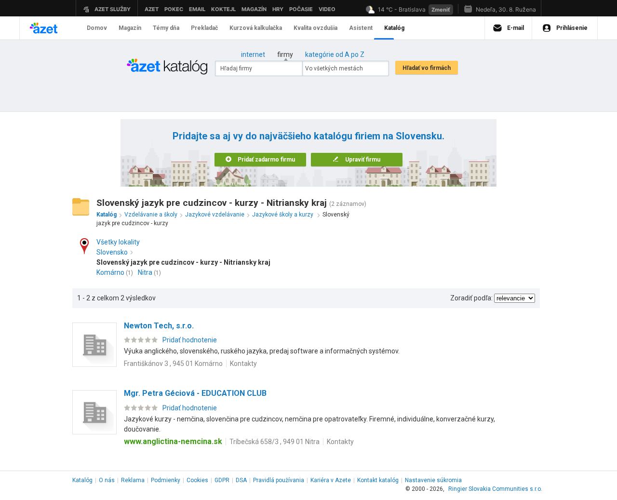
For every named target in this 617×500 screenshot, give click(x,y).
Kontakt (378, 480)
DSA (241, 480)
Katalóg (82, 480)
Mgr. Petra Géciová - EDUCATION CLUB (195, 393)
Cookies (197, 480)
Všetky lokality (118, 242)
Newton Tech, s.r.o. (159, 325)
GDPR (222, 480)
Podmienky (165, 480)
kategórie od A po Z (334, 54)
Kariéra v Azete (330, 480)
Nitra (145, 272)
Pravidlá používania (278, 480)
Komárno (110, 272)
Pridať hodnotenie (189, 340)
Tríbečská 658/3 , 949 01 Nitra (274, 442)
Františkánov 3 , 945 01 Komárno (173, 363)
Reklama (133, 480)
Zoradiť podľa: (471, 298)
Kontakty (243, 363)
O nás (107, 480)
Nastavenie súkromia (433, 480)
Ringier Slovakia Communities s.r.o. (495, 489)
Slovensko (112, 252)
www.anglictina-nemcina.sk (173, 441)
